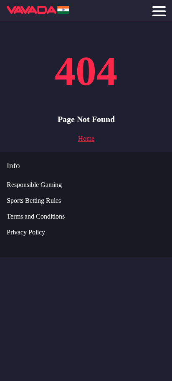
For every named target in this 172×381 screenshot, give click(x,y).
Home (86, 138)
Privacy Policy (26, 232)
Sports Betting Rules (34, 200)
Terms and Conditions (36, 216)
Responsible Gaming (34, 184)
